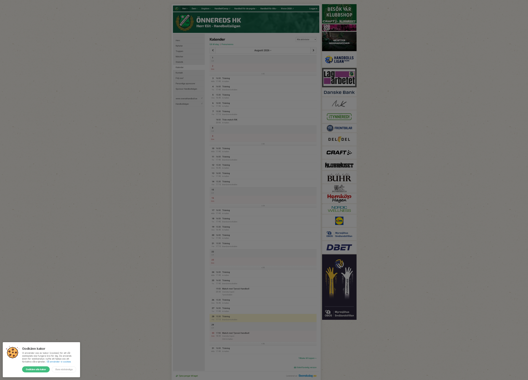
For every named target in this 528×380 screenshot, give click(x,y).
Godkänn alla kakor (36, 369)
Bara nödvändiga (63, 369)
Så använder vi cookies (59, 361)
